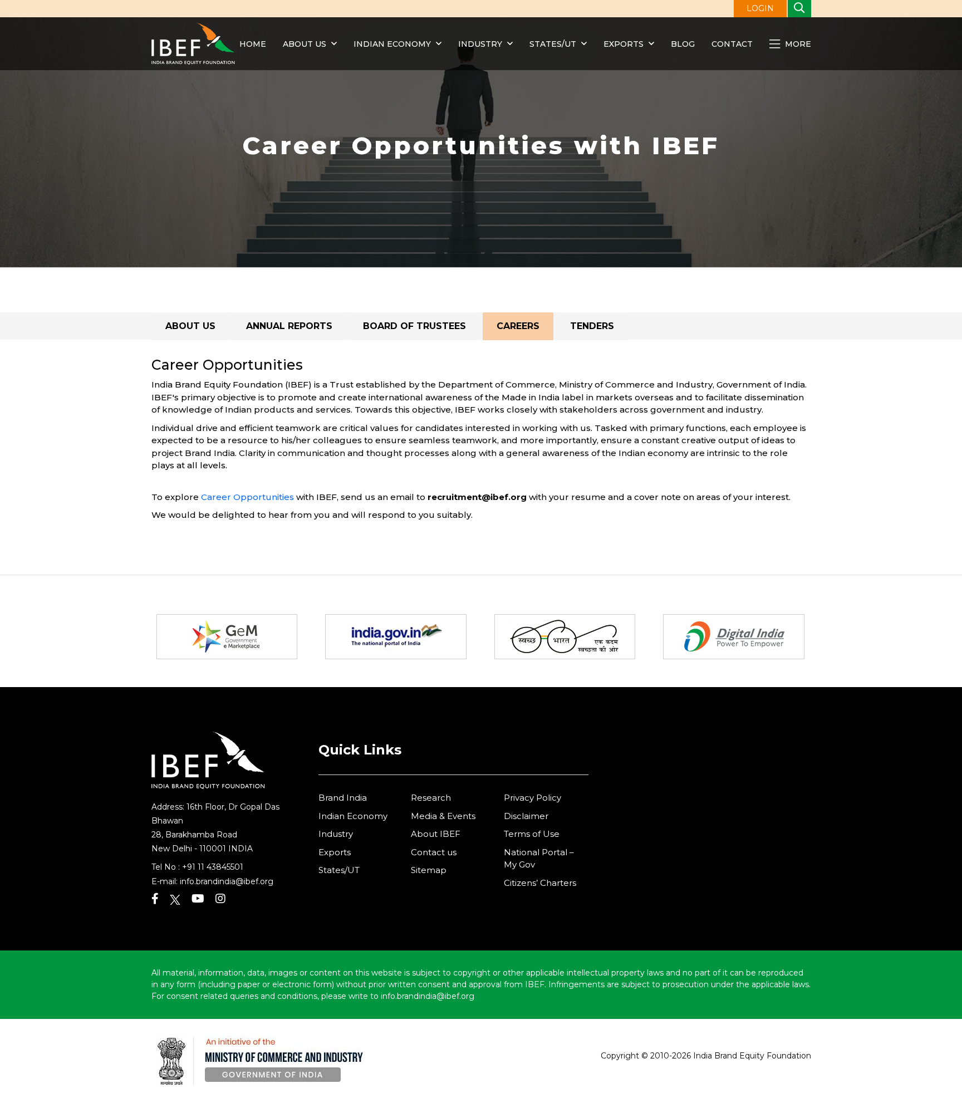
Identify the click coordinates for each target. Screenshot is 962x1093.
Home (252, 44)
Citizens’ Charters (540, 883)
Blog (683, 44)
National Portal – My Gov (539, 858)
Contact (732, 44)
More (797, 44)
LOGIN (760, 8)
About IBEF (435, 834)
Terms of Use (531, 834)
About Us (190, 326)
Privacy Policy (532, 797)
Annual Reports (289, 326)
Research (431, 797)
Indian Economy (392, 44)
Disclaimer (526, 816)
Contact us (434, 852)
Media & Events (443, 816)
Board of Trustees (414, 326)
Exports (623, 44)
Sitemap (428, 870)
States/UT (552, 44)
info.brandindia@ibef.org (226, 881)
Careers (518, 326)
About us (304, 44)
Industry (481, 44)
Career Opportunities (247, 497)
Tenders (592, 326)
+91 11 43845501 (212, 867)
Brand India (342, 797)
